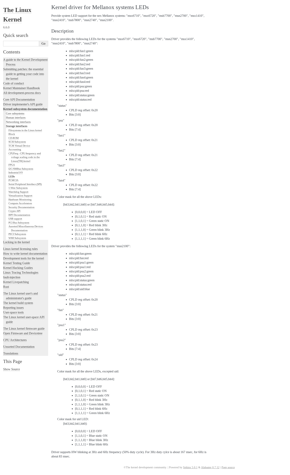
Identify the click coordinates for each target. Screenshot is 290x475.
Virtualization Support (20, 195)
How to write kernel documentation (25, 253)
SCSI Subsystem (17, 141)
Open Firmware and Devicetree (22, 333)
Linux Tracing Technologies (20, 272)
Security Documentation (21, 207)
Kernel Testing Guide (16, 263)
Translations (10, 353)
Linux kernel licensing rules (20, 249)
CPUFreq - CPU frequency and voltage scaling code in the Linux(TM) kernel (24, 157)
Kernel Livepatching (16, 282)
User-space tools (13, 312)
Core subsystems (15, 113)
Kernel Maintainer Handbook (21, 88)
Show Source (11, 369)
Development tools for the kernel (23, 258)
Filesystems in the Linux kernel (25, 130)
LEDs (11, 176)
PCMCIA (13, 180)
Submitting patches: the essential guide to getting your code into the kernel (23, 73)
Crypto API (14, 210)
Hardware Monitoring (20, 199)
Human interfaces (15, 117)
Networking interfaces (18, 121)
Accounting (14, 149)
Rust (6, 286)
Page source (228, 467)
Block (11, 134)
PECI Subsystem (17, 234)
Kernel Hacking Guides (18, 267)
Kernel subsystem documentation (25, 109)
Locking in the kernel (16, 242)
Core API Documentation (19, 99)
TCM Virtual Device (19, 145)
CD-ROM (13, 138)
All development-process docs (22, 92)
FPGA (11, 164)
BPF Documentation (19, 214)
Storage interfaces (16, 126)
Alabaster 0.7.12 (210, 467)
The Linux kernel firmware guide (24, 328)
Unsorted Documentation (19, 346)
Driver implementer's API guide (23, 104)
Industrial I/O (15, 172)
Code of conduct (13, 83)
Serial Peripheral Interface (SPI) (25, 184)
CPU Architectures (15, 340)
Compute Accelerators (20, 203)
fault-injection (11, 277)
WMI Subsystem (17, 238)
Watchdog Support (18, 191)
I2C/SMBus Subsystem (20, 168)
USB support (15, 218)
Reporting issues (13, 307)
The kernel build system (18, 303)
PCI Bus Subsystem (18, 222)
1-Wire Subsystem (18, 187)
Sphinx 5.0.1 (190, 467)
